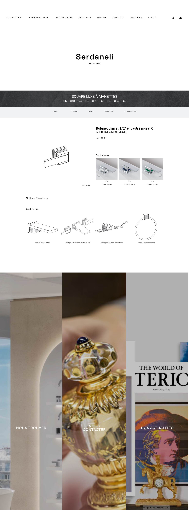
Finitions (101, 18)
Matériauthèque (64, 18)
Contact (152, 18)
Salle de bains (13, 18)
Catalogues (85, 18)
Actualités (118, 18)
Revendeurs (136, 18)
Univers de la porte (38, 18)
